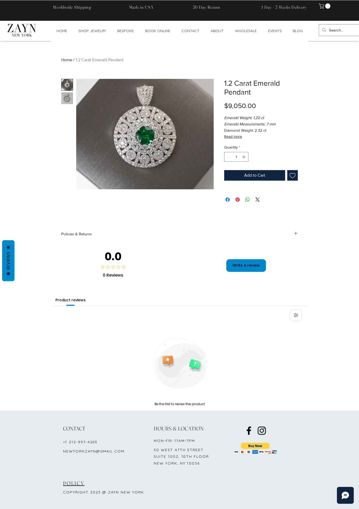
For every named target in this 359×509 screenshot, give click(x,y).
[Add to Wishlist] (292, 175)
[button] (325, 6)
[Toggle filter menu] (296, 315)
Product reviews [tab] (70, 300)
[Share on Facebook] (227, 199)
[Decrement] (228, 156)
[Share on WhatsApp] (247, 199)
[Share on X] (257, 199)
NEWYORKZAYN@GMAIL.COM (94, 451)
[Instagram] (261, 430)
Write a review (246, 265)
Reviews (8, 261)
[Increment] (244, 156)
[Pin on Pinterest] (237, 199)
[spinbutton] (236, 156)
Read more (233, 136)
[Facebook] (248, 430)
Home (66, 60)
